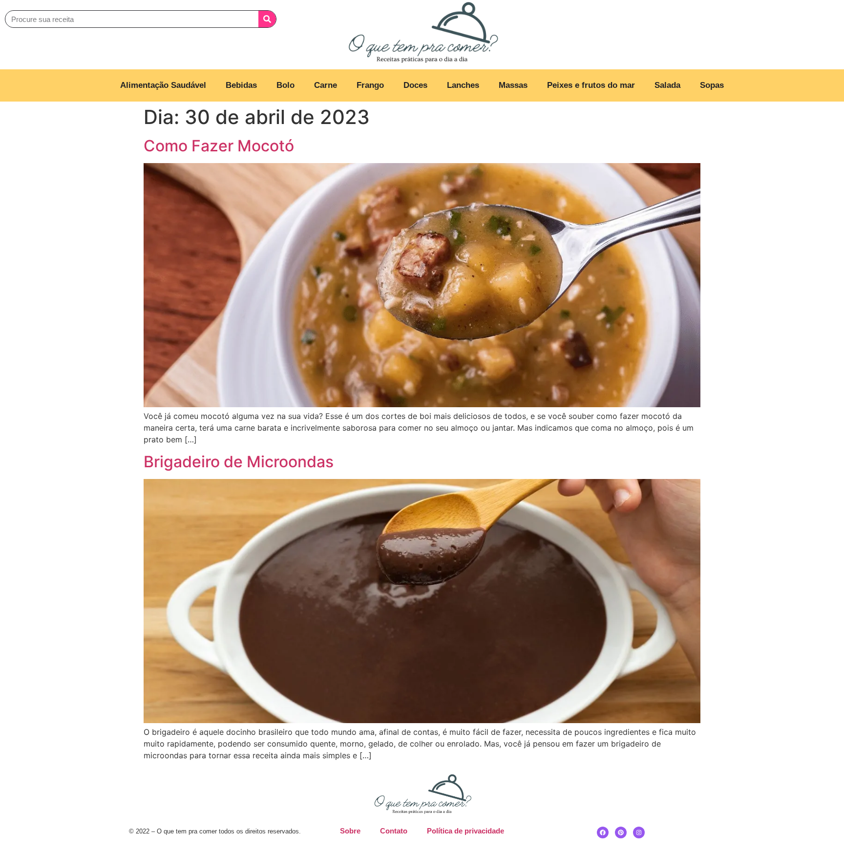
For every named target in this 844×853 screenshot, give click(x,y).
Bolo (285, 85)
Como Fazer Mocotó (219, 145)
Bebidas (241, 85)
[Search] (267, 19)
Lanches (463, 85)
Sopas (712, 85)
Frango (370, 85)
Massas (513, 85)
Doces (415, 85)
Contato (393, 831)
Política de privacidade (465, 831)
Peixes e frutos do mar (591, 85)
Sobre (350, 831)
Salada (667, 85)
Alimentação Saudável (163, 85)
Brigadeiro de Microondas (239, 461)
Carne (325, 85)
